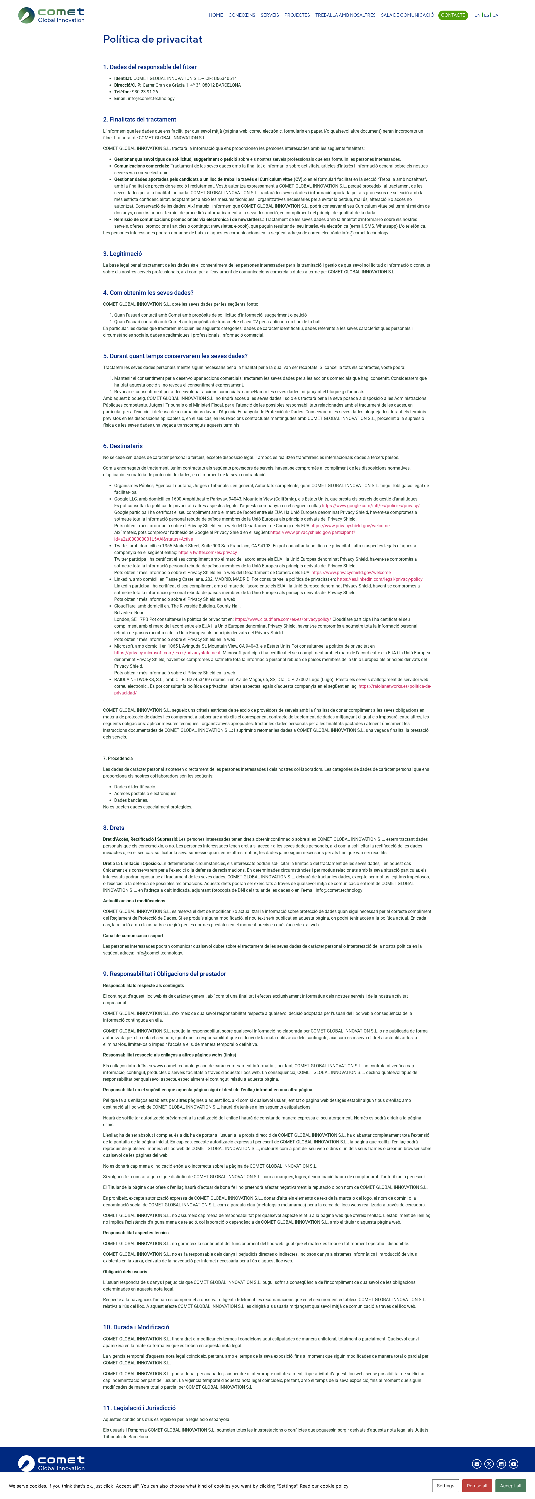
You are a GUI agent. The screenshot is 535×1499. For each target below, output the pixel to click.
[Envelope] (476, 1464)
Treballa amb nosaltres (345, 15)
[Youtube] (513, 1464)
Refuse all (477, 1485)
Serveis (270, 15)
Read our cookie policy (324, 1486)
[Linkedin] (501, 1464)
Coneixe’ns (241, 15)
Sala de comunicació (407, 15)
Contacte (453, 15)
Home (216, 15)
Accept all (510, 1485)
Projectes (297, 15)
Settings (445, 1485)
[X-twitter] (489, 1464)
